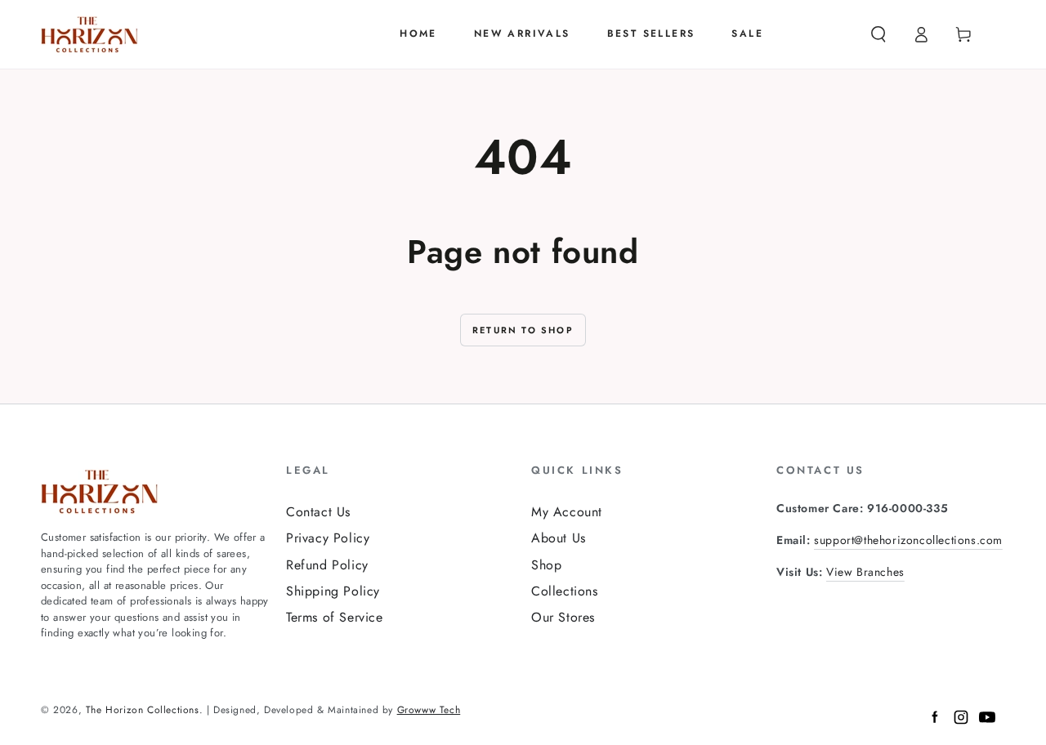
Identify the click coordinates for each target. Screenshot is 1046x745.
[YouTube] (987, 720)
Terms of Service (334, 617)
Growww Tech (429, 710)
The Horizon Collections (142, 710)
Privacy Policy (327, 538)
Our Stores (563, 617)
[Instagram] (961, 720)
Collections (564, 591)
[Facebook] (935, 720)
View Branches (865, 572)
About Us (558, 538)
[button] (878, 34)
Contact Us (318, 511)
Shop (546, 564)
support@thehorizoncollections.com (908, 540)
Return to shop (523, 330)
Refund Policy (327, 564)
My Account (566, 511)
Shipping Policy (333, 591)
